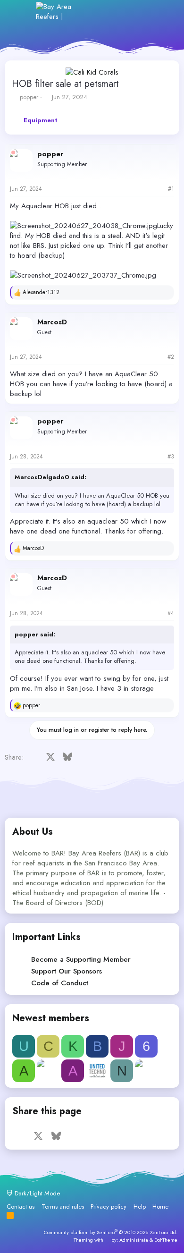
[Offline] (13, 152)
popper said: (35, 634)
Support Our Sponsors (66, 971)
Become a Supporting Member (81, 959)
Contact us (20, 1206)
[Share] (158, 189)
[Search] (162, 11)
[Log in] (101, 11)
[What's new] (142, 11)
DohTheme (165, 1240)
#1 (171, 189)
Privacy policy (108, 1206)
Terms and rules (63, 1206)
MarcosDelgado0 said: (50, 477)
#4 (170, 613)
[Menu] (22, 11)
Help (140, 1206)
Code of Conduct (59, 983)
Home (160, 1206)
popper (29, 97)
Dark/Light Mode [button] (36, 1193)
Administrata (133, 1240)
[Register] (122, 11)
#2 (170, 357)
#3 (170, 456)
